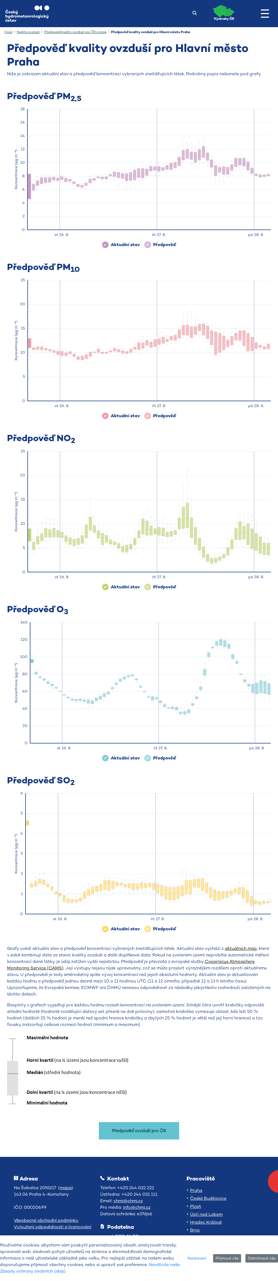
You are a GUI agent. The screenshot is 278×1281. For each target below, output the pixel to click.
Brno (195, 1230)
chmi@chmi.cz (128, 1201)
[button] (265, 13)
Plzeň (195, 1206)
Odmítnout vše (262, 1258)
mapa (66, 1188)
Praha (196, 1190)
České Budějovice (208, 1198)
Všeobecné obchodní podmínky (46, 1220)
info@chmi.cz (136, 1207)
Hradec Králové (206, 1222)
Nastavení (197, 1258)
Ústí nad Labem (206, 1214)
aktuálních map (241, 948)
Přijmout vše (227, 1258)
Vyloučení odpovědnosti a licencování (52, 1227)
